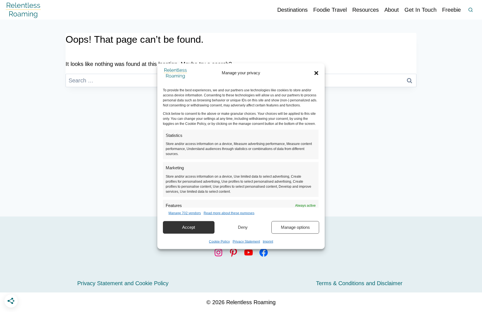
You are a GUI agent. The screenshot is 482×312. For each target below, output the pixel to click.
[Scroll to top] (471, 288)
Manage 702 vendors (184, 213)
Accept (188, 227)
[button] (316, 73)
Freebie (451, 10)
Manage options (295, 227)
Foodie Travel (330, 10)
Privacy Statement (246, 241)
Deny (243, 227)
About (391, 10)
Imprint (268, 241)
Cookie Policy (219, 241)
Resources (365, 10)
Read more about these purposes (229, 213)
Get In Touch (420, 10)
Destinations (292, 10)
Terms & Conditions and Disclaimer (359, 283)
